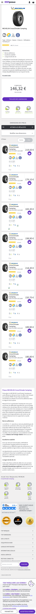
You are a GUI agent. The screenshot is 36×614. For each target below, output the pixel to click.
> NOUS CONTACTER (6, 575)
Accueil (3, 477)
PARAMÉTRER (9, 611)
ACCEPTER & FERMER (27, 611)
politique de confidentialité (20, 606)
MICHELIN (21, 477)
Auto (7, 477)
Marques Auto (14, 477)
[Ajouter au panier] (29, 153)
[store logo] (10, 2)
